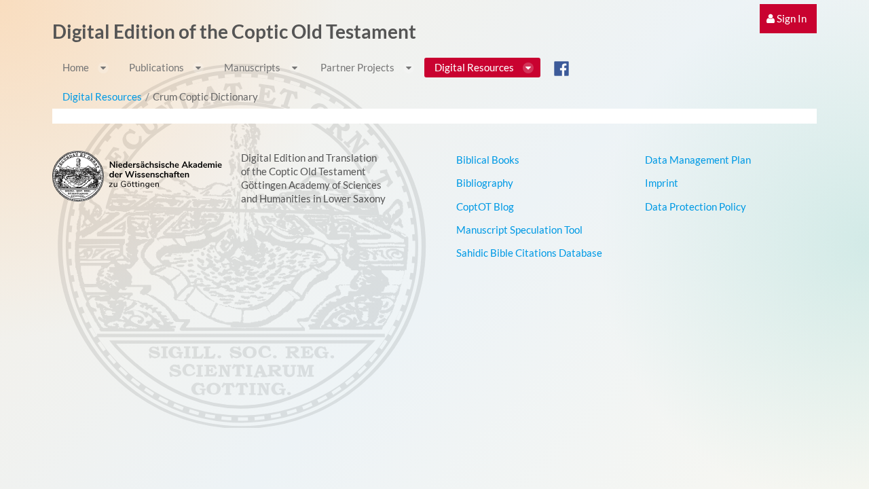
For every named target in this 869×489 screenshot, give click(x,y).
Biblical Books (487, 159)
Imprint (661, 183)
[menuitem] (788, 18)
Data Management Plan (698, 159)
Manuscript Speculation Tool (519, 229)
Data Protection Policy (695, 206)
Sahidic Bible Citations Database (529, 253)
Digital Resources (102, 96)
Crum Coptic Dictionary (205, 96)
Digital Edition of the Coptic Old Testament (234, 31)
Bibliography (484, 183)
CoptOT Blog (485, 206)
